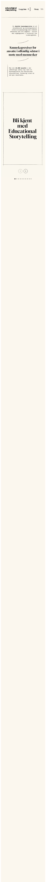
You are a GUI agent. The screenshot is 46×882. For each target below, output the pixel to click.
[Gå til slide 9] (29, 178)
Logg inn (22, 9)
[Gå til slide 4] (20, 178)
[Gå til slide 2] (16, 178)
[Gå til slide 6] (23, 178)
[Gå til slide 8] (27, 178)
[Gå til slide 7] (25, 178)
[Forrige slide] (20, 171)
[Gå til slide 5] (22, 178)
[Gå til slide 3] (18, 178)
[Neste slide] (26, 171)
